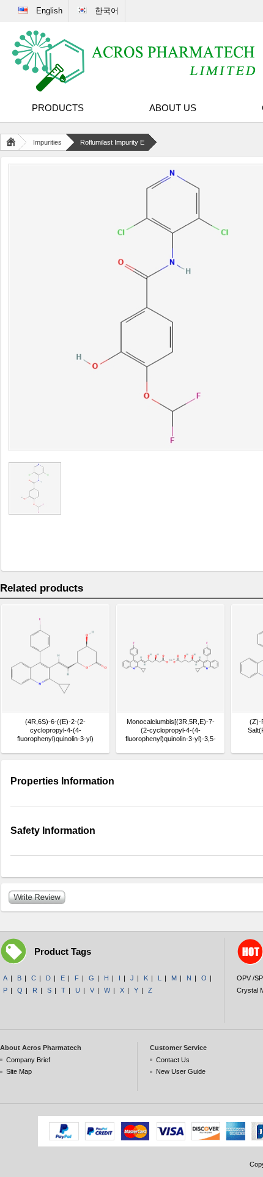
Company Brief (28, 1059)
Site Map (19, 1071)
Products (58, 108)
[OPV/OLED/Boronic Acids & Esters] (134, 61)
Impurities (47, 142)
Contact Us (173, 1059)
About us (172, 108)
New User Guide (181, 1071)
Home (13, 142)
